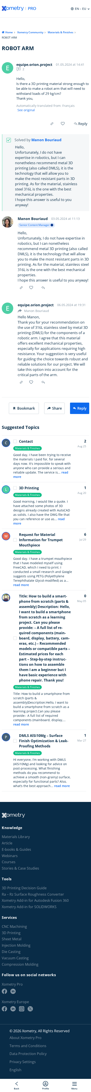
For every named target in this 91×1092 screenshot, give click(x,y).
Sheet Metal (11, 939)
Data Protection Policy (28, 1053)
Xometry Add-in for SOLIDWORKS (29, 907)
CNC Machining (14, 926)
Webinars (10, 856)
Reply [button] (43, 287)
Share (57, 408)
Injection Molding (16, 945)
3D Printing (29, 488)
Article (7, 843)
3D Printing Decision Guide (24, 888)
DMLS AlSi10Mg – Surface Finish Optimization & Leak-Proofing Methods (43, 741)
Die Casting (11, 951)
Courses (8, 862)
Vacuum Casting (15, 958)
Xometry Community (30, 32)
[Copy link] (51, 123)
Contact (26, 441)
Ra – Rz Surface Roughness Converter (33, 894)
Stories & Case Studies (20, 868)
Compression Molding (20, 964)
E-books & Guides (16, 849)
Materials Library (16, 837)
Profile (45, 1088)
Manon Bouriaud (46, 140)
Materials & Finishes (60, 32)
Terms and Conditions (27, 1045)
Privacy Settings (22, 1061)
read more (21, 585)
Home (9, 32)
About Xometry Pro (25, 1037)
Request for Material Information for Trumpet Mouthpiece (41, 540)
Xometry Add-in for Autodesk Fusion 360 (35, 900)
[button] (24, 408)
